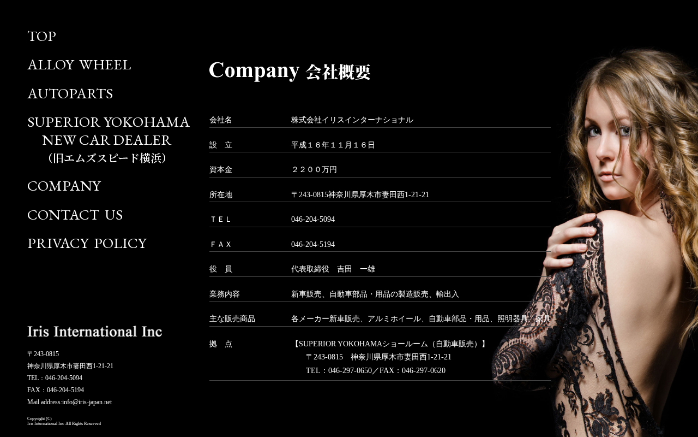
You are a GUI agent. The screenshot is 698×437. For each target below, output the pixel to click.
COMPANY (63, 185)
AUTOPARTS (70, 93)
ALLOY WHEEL (79, 64)
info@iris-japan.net (87, 402)
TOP (41, 35)
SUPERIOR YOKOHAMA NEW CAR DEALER (108, 139)
